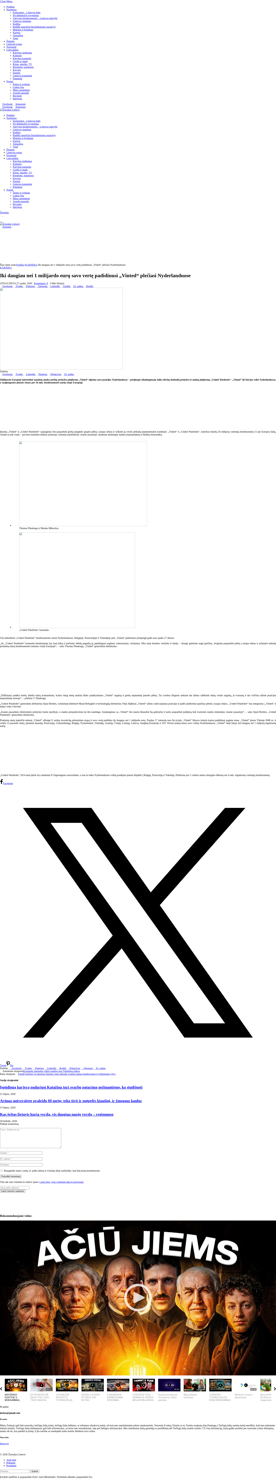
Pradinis (10, 6)
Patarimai (17, 78)
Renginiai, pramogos (23, 67)
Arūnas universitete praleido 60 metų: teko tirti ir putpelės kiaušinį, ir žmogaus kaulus (71, 1101)
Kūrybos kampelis (22, 58)
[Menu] (1, 222)
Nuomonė (11, 47)
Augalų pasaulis (21, 93)
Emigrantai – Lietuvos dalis (26, 12)
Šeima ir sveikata (21, 84)
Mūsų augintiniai (21, 90)
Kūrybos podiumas (22, 52)
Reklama (10, 1462)
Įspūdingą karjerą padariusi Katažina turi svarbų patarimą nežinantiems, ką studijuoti (71, 1087)
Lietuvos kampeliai (22, 75)
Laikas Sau (18, 87)
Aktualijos (18, 35)
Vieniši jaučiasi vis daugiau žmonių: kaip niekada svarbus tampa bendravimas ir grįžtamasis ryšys (66, 1074)
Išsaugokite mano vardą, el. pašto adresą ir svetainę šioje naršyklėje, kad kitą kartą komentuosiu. (52, 1170)
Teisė (15, 38)
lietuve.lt (4, 1443)
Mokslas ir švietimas (23, 29)
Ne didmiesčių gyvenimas (26, 15)
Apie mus (11, 1460)
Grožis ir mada (20, 61)
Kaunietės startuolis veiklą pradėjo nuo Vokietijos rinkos (51, 1071)
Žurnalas (4, 212)
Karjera (16, 32)
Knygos (17, 70)
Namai (9, 81)
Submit (34, 1471)
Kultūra (16, 24)
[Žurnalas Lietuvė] (10, 109)
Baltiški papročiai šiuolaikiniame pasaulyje (34, 27)
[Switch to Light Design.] (3, 215)
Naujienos (11, 9)
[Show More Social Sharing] (95, 286)
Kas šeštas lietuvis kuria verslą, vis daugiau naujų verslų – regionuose (57, 1114)
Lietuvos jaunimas (22, 21)
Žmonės (10, 41)
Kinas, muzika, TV (22, 64)
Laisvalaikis (12, 49)
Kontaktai (11, 1465)
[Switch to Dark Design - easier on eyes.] (1, 215)
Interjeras (17, 98)
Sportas (16, 72)
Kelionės (17, 55)
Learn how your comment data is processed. (61, 1182)
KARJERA (6, 267)
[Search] (1, 218)
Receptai (17, 95)
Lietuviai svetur (14, 44)
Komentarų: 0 (41, 283)
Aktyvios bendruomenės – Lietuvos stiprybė (35, 18)
